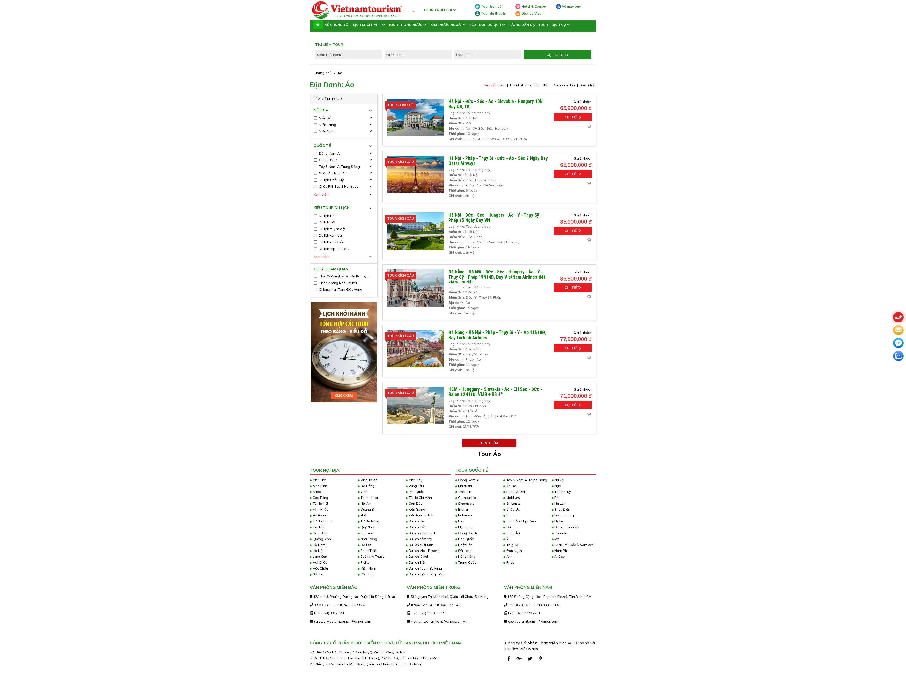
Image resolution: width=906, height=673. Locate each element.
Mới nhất (516, 85)
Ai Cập (559, 556)
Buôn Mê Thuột (372, 556)
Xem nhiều (588, 85)
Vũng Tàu (416, 486)
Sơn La (317, 574)
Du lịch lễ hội (418, 556)
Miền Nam (368, 568)
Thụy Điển (562, 509)
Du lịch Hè (416, 521)
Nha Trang (368, 539)
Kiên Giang (416, 509)
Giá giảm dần (564, 85)
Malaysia (464, 486)
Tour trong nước (405, 25)
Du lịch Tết (416, 527)
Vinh (363, 492)
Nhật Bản (464, 545)
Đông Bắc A (467, 533)
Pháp (510, 562)
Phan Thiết (368, 551)
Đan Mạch (513, 551)
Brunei (462, 509)
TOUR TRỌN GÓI (437, 10)
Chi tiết (572, 117)
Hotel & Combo (533, 6)
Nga (557, 486)
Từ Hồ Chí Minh (420, 497)
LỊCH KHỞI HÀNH (367, 25)
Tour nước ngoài (445, 25)
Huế (363, 515)
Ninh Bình (319, 486)
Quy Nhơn (368, 527)
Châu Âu (512, 533)
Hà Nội (317, 551)
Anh (508, 556)
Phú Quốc (416, 492)
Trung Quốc (466, 562)
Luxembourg (564, 515)
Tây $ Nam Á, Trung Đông (526, 480)
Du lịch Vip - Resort (423, 551)
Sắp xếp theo (494, 85)
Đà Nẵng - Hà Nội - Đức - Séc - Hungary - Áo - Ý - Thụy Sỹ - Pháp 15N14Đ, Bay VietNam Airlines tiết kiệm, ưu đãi (497, 277)
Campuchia (466, 497)
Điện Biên (319, 533)
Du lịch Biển (417, 562)
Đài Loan (464, 551)
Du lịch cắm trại (420, 539)
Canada (560, 533)
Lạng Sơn (319, 556)
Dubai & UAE (515, 492)
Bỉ (555, 497)
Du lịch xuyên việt (421, 533)
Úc (507, 515)
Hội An (365, 503)
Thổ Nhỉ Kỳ (562, 492)
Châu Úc (512, 509)
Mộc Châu (320, 568)
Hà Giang (319, 515)
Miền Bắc (319, 480)
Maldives (512, 497)
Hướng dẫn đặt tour (528, 25)
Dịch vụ (559, 25)
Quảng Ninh (321, 539)
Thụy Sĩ (511, 545)
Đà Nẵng (367, 486)
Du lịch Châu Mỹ (566, 527)
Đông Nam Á (468, 480)
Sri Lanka (513, 503)
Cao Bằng (320, 497)
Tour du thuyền (493, 13)
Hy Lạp (559, 521)
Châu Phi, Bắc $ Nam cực (573, 545)
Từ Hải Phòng (323, 521)
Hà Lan (560, 503)
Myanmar (465, 527)
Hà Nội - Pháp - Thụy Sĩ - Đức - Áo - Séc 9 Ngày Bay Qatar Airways (498, 160)
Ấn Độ (510, 486)
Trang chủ (323, 73)
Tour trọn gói (491, 6)
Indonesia (465, 515)
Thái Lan (464, 492)
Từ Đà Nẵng (369, 521)
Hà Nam (319, 545)
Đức (508, 527)
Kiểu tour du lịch (485, 25)
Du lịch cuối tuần (421, 545)
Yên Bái (318, 527)
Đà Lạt (365, 545)
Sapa (316, 492)
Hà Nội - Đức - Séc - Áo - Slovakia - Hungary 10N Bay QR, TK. (496, 104)
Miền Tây (415, 480)
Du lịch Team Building (425, 568)
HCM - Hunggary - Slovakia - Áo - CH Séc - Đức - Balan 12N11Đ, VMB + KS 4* (495, 391)
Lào (460, 521)
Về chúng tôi (337, 25)
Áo (339, 73)
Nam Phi (561, 551)
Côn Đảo (415, 503)
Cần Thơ (366, 574)
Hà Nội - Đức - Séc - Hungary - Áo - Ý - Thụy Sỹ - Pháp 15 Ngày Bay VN (495, 217)
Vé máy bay (571, 6)
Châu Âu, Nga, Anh (520, 521)
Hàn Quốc (465, 539)
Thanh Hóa (369, 497)
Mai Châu (319, 562)
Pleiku (364, 562)
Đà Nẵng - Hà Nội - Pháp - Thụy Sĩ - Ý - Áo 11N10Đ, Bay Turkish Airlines (497, 335)
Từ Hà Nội (320, 503)
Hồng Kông (466, 556)
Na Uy (559, 480)
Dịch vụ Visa (530, 13)
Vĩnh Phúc (320, 509)
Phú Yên (366, 533)
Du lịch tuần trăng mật (425, 574)
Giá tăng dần (538, 85)
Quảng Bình (369, 509)
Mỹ (556, 539)
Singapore (465, 503)
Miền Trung (369, 480)
